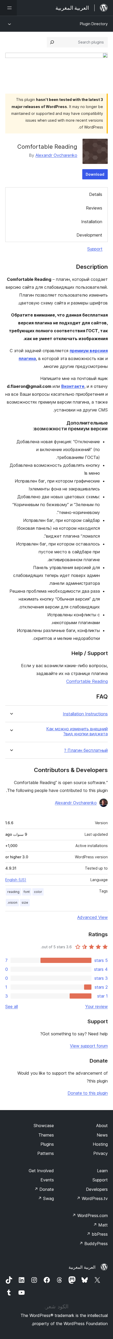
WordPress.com (90, 1215)
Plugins (47, 1144)
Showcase (44, 1125)
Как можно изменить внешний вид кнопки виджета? (77, 731)
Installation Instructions (85, 713)
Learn (102, 1170)
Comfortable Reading (87, 681)
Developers (97, 1189)
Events (47, 1179)
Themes (46, 1135)
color (38, 892)
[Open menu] (8, 8)
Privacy (100, 1153)
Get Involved (41, 1170)
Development (89, 235)
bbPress (97, 1234)
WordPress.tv (92, 1198)
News (102, 1135)
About (102, 1125)
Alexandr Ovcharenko (56, 155)
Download (95, 174)
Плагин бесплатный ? (86, 750)
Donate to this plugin (88, 1093)
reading (13, 892)
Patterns (45, 1153)
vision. (12, 902)
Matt (100, 1225)
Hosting (100, 1144)
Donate (44, 1189)
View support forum (89, 1045)
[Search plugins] (52, 42)
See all (11, 1006)
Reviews (94, 208)
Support (94, 248)
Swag (46, 1198)
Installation (91, 221)
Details (95, 194)
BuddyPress (93, 1243)
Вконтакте (72, 386)
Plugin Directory (94, 24)
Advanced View (92, 917)
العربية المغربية (82, 1267)
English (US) (15, 879)
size (25, 902)
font (27, 892)
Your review (96, 1006)
